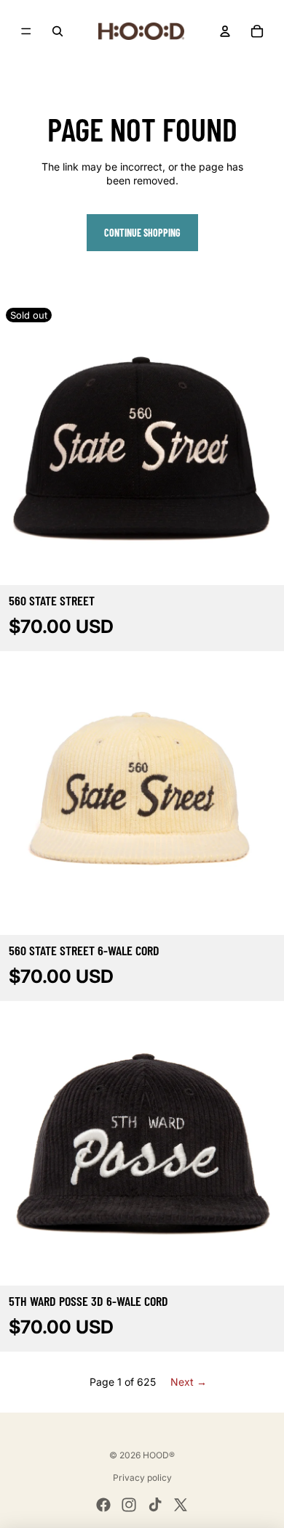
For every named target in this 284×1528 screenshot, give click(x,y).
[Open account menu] (225, 31)
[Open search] (58, 31)
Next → (188, 1382)
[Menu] (26, 31)
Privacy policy (142, 1477)
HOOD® (159, 1455)
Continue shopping (142, 232)
